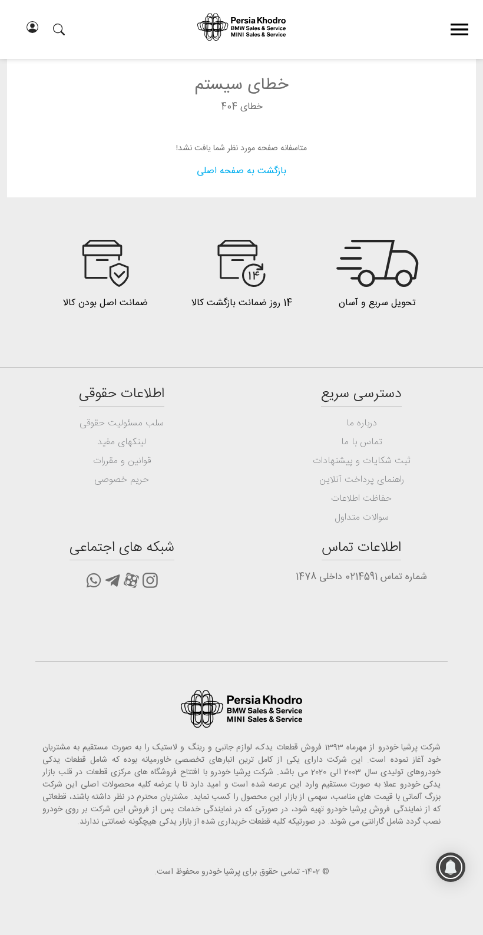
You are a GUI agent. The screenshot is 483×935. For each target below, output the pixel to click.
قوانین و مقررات (122, 461)
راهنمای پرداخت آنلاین (361, 480)
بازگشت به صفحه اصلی (241, 171)
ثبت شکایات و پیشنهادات (362, 461)
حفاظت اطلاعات (361, 499)
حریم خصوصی (121, 480)
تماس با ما (361, 442)
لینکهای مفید (121, 442)
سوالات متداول (362, 518)
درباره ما (361, 423)
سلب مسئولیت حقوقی (122, 423)
